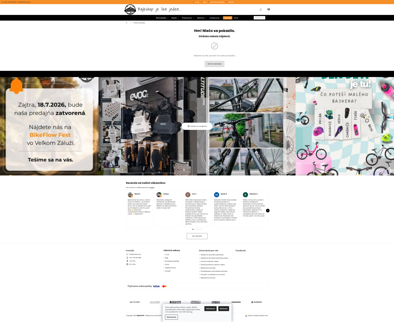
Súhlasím (224, 308)
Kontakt (231, 2)
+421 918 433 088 (135, 258)
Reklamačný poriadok (208, 268)
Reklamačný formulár (208, 278)
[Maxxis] (136, 302)
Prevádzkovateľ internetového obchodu (214, 271)
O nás (197, 2)
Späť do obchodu (214, 64)
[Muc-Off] (197, 302)
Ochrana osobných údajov (210, 261)
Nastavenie (171, 317)
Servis (167, 264)
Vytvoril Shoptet (253, 315)
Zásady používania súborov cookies (213, 265)
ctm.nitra (132, 261)
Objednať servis (170, 268)
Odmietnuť (210, 308)
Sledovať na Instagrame (198, 126)
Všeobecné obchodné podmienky (212, 255)
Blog (204, 2)
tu (191, 312)
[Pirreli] (156, 302)
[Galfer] (177, 302)
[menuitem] (162, 18)
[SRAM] (217, 302)
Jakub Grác (264, 315)
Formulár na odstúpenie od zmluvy (213, 274)
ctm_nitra (132, 264)
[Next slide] (268, 210)
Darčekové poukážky (217, 2)
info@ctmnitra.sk (135, 254)
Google (152, 187)
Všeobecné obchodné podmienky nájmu (214, 258)
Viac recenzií (197, 236)
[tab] (192, 229)
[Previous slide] (126, 210)
